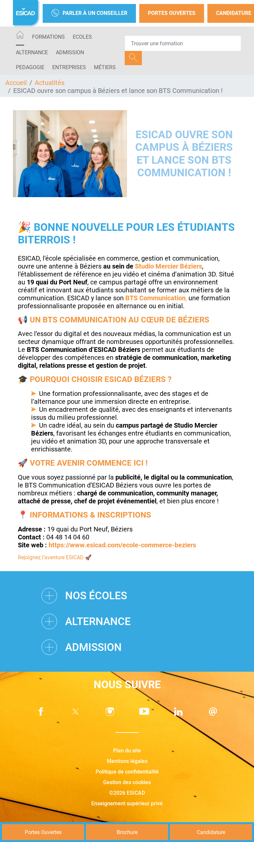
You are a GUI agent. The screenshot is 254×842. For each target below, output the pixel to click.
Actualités (49, 83)
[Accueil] (20, 35)
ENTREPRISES (69, 67)
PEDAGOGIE (30, 67)
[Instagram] (110, 711)
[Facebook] (41, 711)
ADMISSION (70, 52)
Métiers (105, 67)
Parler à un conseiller (95, 13)
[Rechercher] (133, 58)
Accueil (16, 83)
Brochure (127, 832)
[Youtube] (144, 711)
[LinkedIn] (178, 711)
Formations (48, 37)
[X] (75, 711)
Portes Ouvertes (171, 13)
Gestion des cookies (127, 782)
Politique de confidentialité (127, 772)
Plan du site (127, 750)
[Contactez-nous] (213, 711)
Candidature (211, 832)
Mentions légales (127, 761)
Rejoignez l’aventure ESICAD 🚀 (55, 557)
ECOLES (82, 37)
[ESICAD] (26, 13)
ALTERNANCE (32, 52)
